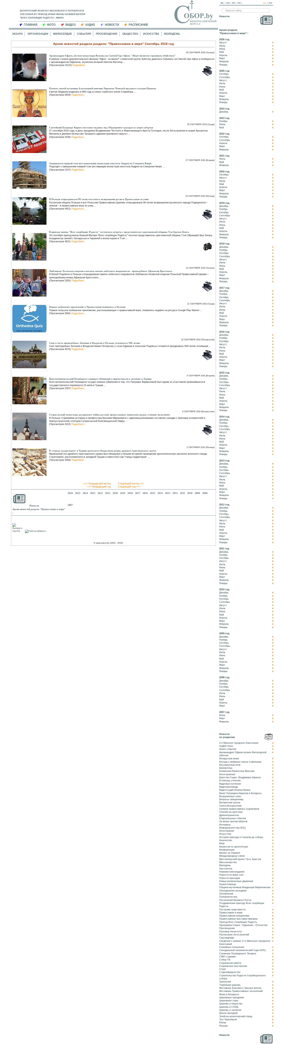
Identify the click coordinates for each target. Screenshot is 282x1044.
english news (226, 746)
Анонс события (227, 749)
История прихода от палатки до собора (241, 837)
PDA (270, 3)
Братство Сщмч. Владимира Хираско (240, 777)
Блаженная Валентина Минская (236, 771)
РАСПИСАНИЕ (138, 24)
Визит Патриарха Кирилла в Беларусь (240, 793)
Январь (223, 64)
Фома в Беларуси (229, 994)
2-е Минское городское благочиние (238, 743)
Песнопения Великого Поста (235, 900)
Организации (38, 33)
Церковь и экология (230, 1010)
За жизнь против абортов (233, 821)
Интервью (224, 824)
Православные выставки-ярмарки (238, 918)
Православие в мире (231, 912)
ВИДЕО (70, 24)
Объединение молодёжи (233, 890)
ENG (228, 3)
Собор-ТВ (224, 959)
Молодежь (172, 33)
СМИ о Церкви (227, 956)
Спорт (222, 969)
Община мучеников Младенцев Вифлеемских (245, 887)
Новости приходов (229, 878)
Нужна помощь (227, 884)
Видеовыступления (230, 783)
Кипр (221, 843)
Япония (223, 1025)
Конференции (226, 849)
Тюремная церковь (230, 985)
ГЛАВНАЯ (30, 24)
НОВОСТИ (112, 24)
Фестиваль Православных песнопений (241, 991)
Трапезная (225, 981)
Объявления (226, 893)
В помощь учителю (230, 780)
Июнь (222, 48)
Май (221, 52)
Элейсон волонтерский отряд (235, 1016)
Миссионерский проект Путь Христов (240, 859)
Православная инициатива (234, 915)
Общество (130, 33)
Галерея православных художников (239, 808)
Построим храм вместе (232, 909)
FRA (239, 3)
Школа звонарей (228, 1013)
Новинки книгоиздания (231, 871)
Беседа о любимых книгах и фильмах (240, 761)
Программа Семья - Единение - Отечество (243, 925)
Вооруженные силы (230, 796)
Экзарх (17, 33)
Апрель (223, 55)
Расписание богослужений (234, 934)
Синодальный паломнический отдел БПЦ (242, 950)
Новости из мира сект (231, 874)
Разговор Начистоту (230, 931)
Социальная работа (230, 963)
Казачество (225, 840)
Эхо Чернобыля (228, 1019)
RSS (264, 3)
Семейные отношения (231, 947)
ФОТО (51, 24)
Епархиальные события (232, 818)
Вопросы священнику (231, 799)
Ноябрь (223, 121)
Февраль (224, 61)
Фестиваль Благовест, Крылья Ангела (240, 988)
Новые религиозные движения (236, 881)
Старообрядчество (229, 972)
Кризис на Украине (229, 852)
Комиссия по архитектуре (233, 846)
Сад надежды (226, 937)
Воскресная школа (229, 802)
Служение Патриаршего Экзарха (237, 953)
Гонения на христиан (231, 812)
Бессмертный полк (229, 764)
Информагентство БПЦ (232, 827)
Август (223, 42)
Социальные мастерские (233, 966)
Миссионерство (228, 862)
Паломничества (228, 896)
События (84, 33)
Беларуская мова (229, 758)
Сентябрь (224, 77)
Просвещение (106, 33)
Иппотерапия (226, 830)
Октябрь (224, 74)
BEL (222, 3)
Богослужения (227, 774)
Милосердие (62, 33)
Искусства (151, 33)
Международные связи (232, 856)
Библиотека (225, 768)
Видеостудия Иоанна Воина (234, 790)
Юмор (222, 1022)
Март (222, 58)
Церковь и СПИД (228, 1007)
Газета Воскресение (230, 805)
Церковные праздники (231, 997)
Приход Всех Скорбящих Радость (238, 922)
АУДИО (90, 24)
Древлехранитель (229, 815)
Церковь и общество (230, 1003)
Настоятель (225, 868)
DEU (233, 3)
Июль (222, 45)
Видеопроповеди (228, 786)
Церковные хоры (228, 1000)
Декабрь (223, 111)
